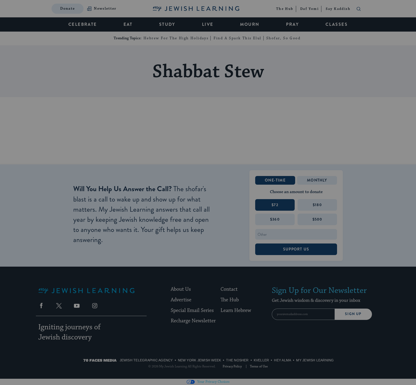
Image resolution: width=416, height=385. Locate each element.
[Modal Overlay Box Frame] (208, 192)
